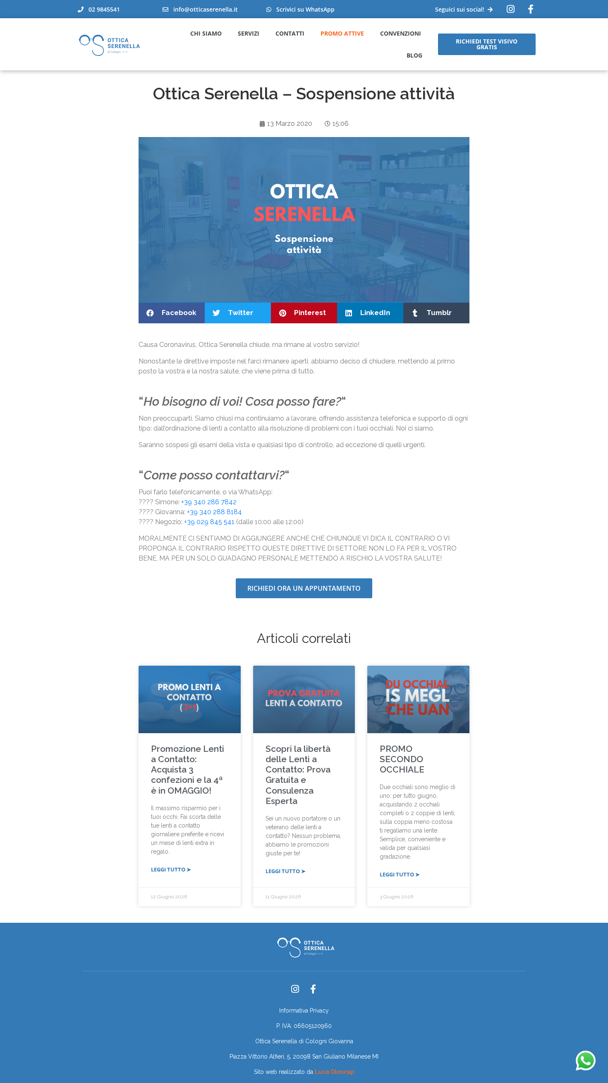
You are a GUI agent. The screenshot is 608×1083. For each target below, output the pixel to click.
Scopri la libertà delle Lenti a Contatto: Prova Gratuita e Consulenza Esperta (298, 775)
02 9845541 (102, 9)
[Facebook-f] (313, 989)
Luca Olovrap (334, 1072)
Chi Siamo (206, 33)
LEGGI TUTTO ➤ (171, 869)
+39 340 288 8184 (214, 512)
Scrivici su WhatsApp (303, 9)
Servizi (248, 33)
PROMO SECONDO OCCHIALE (402, 759)
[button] (172, 313)
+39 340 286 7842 (209, 502)
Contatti (289, 33)
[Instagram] (510, 9)
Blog (414, 55)
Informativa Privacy (304, 1010)
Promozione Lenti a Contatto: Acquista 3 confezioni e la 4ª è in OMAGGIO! (187, 770)
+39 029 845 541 (209, 522)
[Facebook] (531, 9)
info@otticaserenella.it (203, 9)
